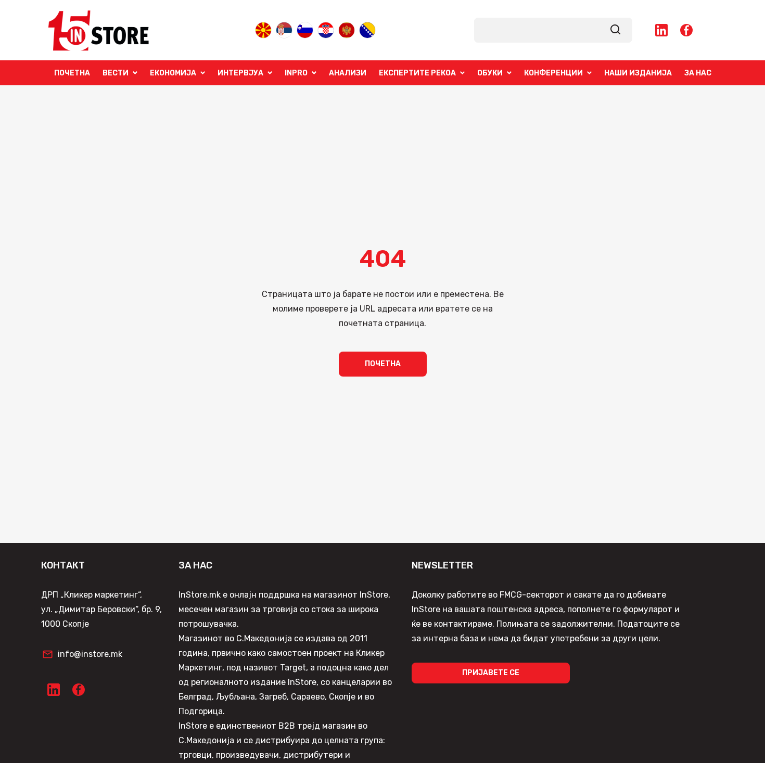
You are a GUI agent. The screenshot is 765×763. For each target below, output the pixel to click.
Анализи (347, 72)
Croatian (326, 29)
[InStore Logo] (99, 30)
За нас (697, 72)
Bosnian (367, 29)
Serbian (284, 29)
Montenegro (346, 29)
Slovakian (305, 29)
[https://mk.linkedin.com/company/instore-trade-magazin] (661, 30)
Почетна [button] (383, 363)
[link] (615, 30)
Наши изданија (638, 72)
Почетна (72, 72)
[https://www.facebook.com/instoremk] (686, 30)
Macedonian (263, 29)
